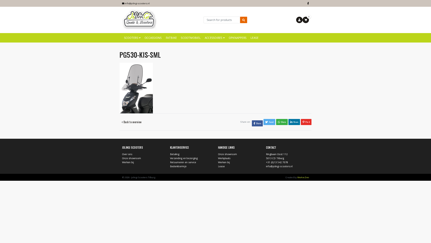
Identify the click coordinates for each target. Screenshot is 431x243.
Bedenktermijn (178, 166)
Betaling (174, 154)
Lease (254, 38)
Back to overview (132, 122)
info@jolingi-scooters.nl (137, 3)
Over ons (127, 154)
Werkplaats (224, 158)
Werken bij (128, 162)
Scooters (131, 38)
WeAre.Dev (303, 177)
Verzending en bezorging (184, 158)
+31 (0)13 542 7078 (277, 162)
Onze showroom (131, 158)
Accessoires (214, 38)
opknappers (237, 38)
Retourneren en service (183, 162)
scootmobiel (191, 38)
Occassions (153, 38)
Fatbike (171, 38)
